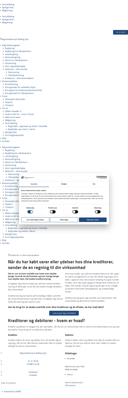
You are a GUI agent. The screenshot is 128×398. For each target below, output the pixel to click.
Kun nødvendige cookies (35, 220)
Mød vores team (12, 117)
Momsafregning (12, 57)
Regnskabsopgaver (11, 45)
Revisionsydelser (10, 81)
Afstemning (10, 63)
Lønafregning (11, 54)
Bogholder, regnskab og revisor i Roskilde (27, 126)
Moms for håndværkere (16, 60)
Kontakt (6, 141)
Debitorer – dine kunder (16, 69)
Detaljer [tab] (64, 184)
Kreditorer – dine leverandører (19, 78)
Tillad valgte (64, 220)
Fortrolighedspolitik (14, 135)
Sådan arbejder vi (13, 111)
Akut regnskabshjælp (15, 66)
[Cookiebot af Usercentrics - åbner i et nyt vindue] (98, 177)
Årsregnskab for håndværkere (19, 93)
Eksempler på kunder (15, 99)
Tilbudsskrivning (16, 75)
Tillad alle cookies (93, 220)
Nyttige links (8, 7)
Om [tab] (94, 184)
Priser (5, 96)
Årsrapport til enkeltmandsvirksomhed (23, 90)
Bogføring (10, 48)
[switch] (53, 211)
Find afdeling (8, 4)
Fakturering (13, 72)
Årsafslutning (11, 84)
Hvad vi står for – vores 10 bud (19, 114)
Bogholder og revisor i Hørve (21, 129)
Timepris (9, 105)
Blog (4, 138)
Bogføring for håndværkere (18, 51)
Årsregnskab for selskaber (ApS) (20, 87)
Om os (5, 108)
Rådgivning (7, 10)
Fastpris (9, 102)
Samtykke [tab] (34, 184)
